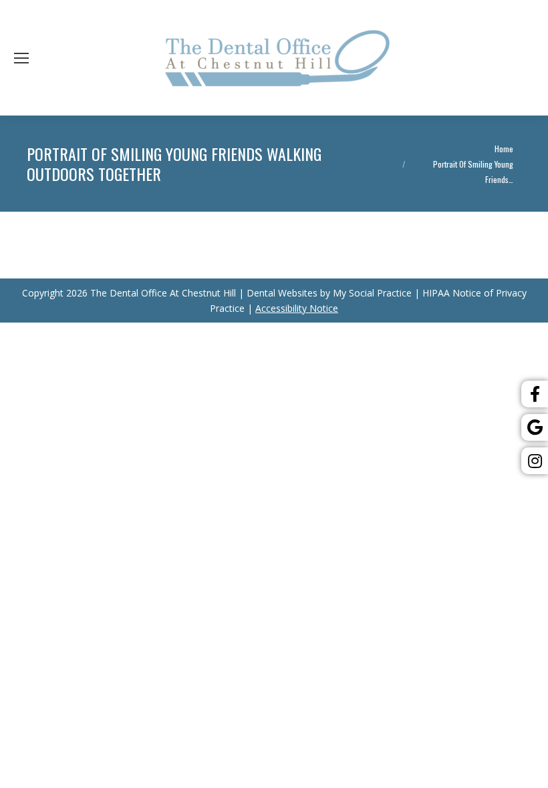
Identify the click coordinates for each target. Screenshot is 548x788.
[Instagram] (534, 460)
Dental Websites (282, 292)
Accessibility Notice (296, 308)
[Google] (534, 427)
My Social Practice (371, 292)
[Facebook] (534, 394)
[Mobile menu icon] (21, 58)
